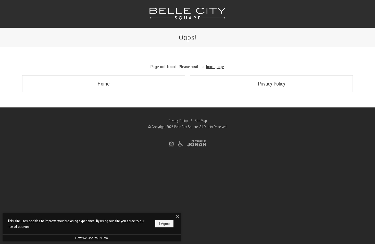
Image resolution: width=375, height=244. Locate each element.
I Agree (164, 224)
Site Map (201, 121)
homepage (215, 66)
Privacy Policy (271, 84)
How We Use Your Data (91, 238)
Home (103, 84)
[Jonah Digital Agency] (196, 143)
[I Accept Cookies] (177, 217)
